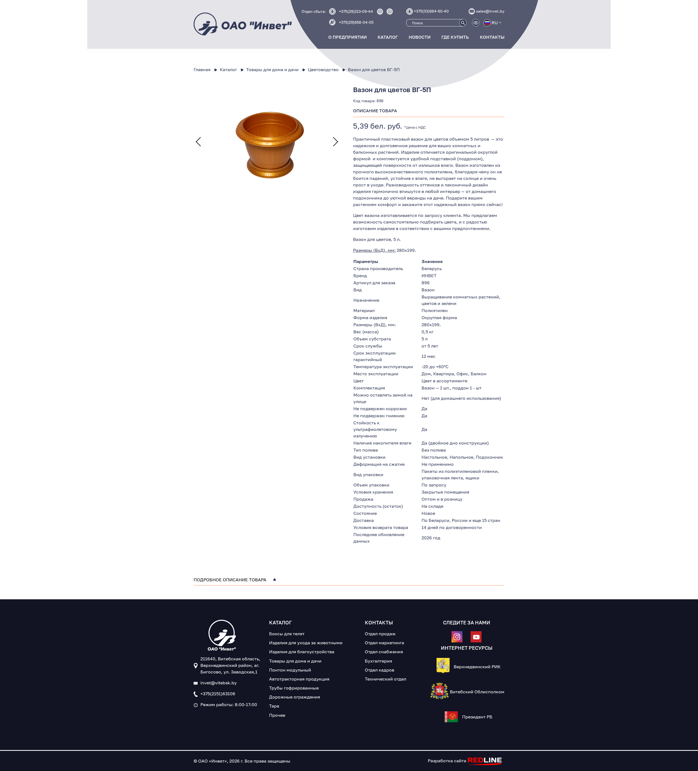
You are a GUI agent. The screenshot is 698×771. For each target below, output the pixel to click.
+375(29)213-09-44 (356, 11)
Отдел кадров (379, 670)
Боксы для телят (287, 633)
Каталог (388, 37)
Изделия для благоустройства (301, 651)
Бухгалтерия (378, 661)
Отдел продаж (380, 633)
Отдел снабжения (384, 651)
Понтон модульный (290, 670)
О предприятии (347, 37)
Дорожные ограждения (294, 697)
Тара (274, 706)
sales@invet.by (490, 11)
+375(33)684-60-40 (431, 11)
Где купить (455, 37)
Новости (420, 37)
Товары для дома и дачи (295, 661)
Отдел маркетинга (384, 642)
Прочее (277, 715)
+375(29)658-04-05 (356, 22)
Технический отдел (385, 679)
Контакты (492, 37)
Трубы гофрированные (294, 688)
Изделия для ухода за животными (305, 642)
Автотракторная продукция (299, 679)
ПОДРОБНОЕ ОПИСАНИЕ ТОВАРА (230, 579)
